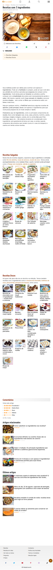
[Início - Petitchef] (3, 5)
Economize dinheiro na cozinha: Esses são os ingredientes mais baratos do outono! (30, 437)
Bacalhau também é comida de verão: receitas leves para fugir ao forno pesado (32, 498)
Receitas (6, 548)
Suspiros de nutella (19, 349)
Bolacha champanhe (44, 328)
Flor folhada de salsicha (32, 222)
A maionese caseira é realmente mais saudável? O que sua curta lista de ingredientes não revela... (31, 476)
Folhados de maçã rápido (7, 313)
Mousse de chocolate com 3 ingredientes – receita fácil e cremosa (8, 296)
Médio (14, 413)
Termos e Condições (33, 553)
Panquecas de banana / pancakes (7, 329)
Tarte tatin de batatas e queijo (44, 176)
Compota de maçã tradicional (19, 295)
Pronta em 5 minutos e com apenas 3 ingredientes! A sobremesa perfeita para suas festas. (32, 459)
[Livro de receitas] (20, 1)
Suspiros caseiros (31, 349)
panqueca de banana (22, 282)
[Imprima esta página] (48, 43)
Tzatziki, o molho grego (19, 206)
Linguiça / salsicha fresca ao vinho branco (8, 223)
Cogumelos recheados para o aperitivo (31, 177)
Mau (13, 415)
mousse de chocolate (34, 280)
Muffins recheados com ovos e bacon (32, 241)
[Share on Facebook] (7, 47)
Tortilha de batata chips (19, 175)
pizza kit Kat (10, 282)
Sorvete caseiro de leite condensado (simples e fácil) (32, 332)
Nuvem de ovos (18, 193)
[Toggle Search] (39, 1)
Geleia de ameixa (43, 313)
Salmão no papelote (31, 206)
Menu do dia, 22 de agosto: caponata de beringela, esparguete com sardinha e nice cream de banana (32, 487)
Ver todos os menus (9, 553)
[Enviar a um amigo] (34, 43)
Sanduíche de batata (7, 193)
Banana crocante (18, 313)
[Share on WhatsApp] (26, 47)
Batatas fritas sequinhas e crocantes (7, 207)
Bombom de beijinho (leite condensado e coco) (8, 351)
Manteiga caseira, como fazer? (45, 223)
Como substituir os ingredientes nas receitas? (30, 426)
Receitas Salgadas (12, 55)
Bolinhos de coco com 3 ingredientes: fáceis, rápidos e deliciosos (45, 296)
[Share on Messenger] (16, 47)
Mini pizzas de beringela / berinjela (8, 176)
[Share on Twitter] (36, 47)
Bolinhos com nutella (32, 294)
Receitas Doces (11, 57)
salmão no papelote (29, 164)
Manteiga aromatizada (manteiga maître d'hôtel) (20, 241)
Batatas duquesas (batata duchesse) (6, 241)
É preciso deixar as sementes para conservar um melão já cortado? (31, 509)
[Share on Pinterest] (46, 47)
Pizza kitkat (19, 328)
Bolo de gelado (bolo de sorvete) (33, 314)
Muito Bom (15, 408)
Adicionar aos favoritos (13, 43)
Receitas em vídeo (8, 550)
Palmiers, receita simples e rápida (43, 351)
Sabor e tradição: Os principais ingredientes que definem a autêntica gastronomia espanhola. (31, 448)
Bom (13, 410)
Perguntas (6, 555)
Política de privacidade (34, 550)
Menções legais (32, 555)
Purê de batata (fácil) (33, 193)
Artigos (5, 558)
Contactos (31, 548)
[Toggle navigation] (49, 2)
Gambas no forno (44, 193)
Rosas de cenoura (18, 222)
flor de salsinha (12, 160)
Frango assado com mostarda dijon (45, 207)
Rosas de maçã (6, 366)
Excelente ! (15, 405)
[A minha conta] (29, 1)
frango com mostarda (15, 164)
